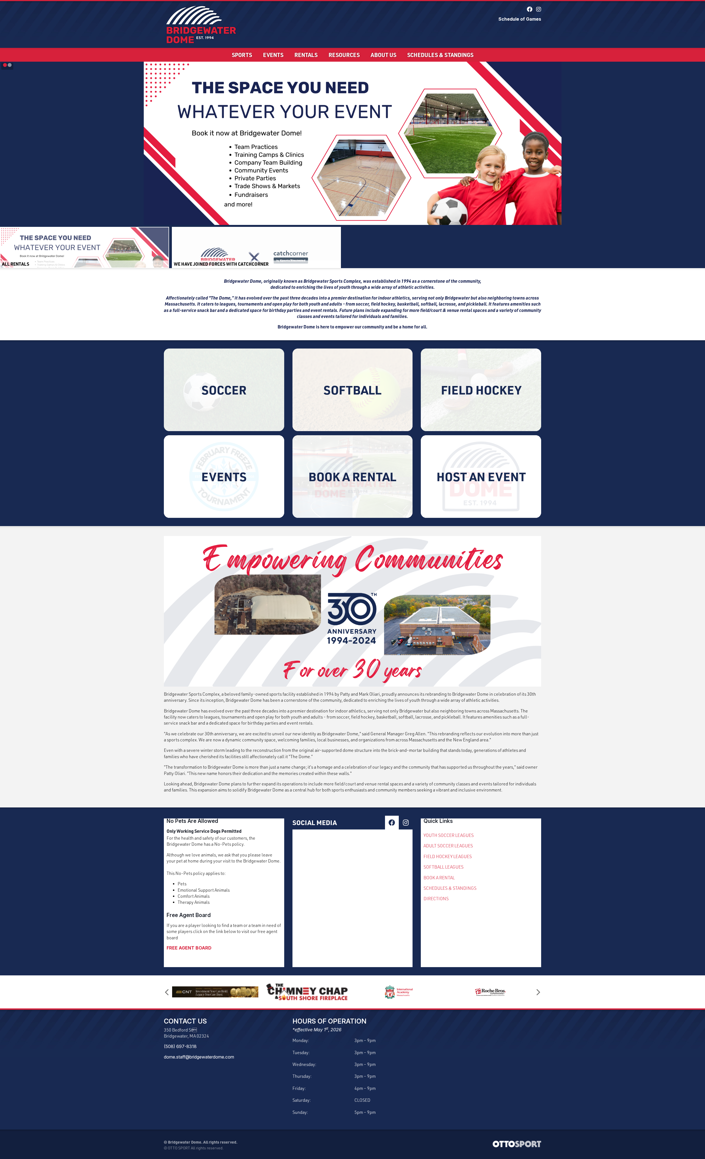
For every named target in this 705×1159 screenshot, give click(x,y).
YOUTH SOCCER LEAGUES (449, 835)
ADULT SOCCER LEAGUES (448, 845)
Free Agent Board (189, 915)
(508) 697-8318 (180, 1046)
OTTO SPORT (179, 1148)
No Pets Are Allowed (192, 821)
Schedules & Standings (440, 54)
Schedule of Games (519, 19)
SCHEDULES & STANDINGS (450, 888)
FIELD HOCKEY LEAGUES (448, 856)
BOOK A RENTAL (439, 877)
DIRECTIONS (436, 898)
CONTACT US (185, 1021)
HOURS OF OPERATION (329, 1021)
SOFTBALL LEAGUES (443, 867)
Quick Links (438, 821)
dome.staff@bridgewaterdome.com (199, 1057)
